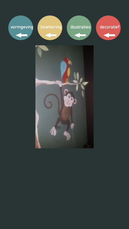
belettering (51, 27)
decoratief (109, 27)
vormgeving (22, 27)
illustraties (80, 27)
